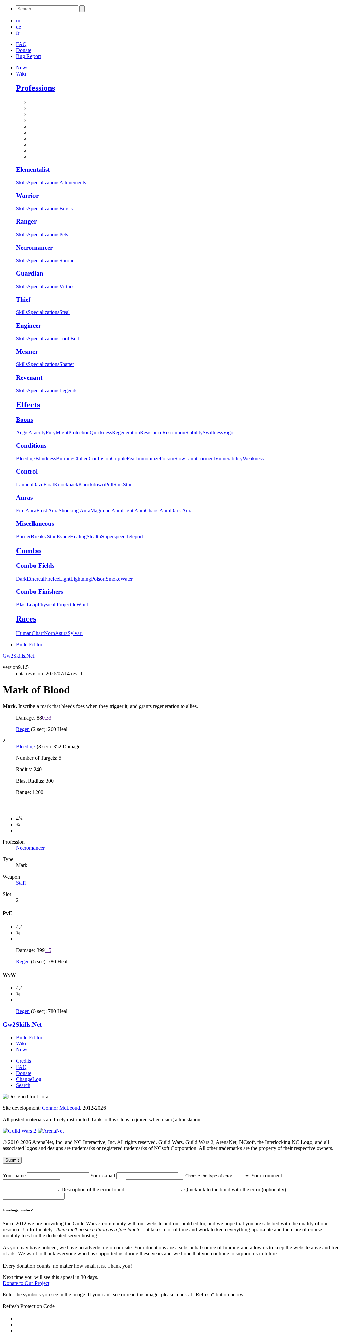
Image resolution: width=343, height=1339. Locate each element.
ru (18, 20)
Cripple (119, 458)
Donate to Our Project (26, 1283)
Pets (63, 234)
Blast (21, 604)
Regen (23, 729)
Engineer (28, 325)
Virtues (66, 286)
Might (62, 432)
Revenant (29, 377)
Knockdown (91, 484)
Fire (48, 579)
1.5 (48, 950)
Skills (22, 182)
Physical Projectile (57, 604)
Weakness (253, 458)
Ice (56, 579)
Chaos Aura (157, 510)
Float (48, 484)
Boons (24, 419)
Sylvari (75, 633)
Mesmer (27, 351)
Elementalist (33, 169)
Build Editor (29, 644)
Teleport (134, 536)
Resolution (173, 432)
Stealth (94, 536)
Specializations (43, 182)
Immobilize (148, 458)
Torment (206, 458)
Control (27, 471)
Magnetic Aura (106, 510)
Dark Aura (181, 510)
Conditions (31, 445)
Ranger (26, 221)
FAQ (21, 44)
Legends (68, 390)
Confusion (100, 458)
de (18, 27)
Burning (64, 458)
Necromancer (34, 247)
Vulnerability (229, 458)
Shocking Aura (74, 510)
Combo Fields (35, 565)
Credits (23, 1061)
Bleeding (25, 458)
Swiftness (213, 432)
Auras (24, 497)
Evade (63, 536)
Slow (179, 458)
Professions (35, 88)
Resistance (151, 432)
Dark (21, 579)
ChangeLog (28, 1079)
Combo (28, 550)
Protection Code (38, 1306)
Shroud (67, 260)
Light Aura (133, 510)
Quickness (101, 432)
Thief (23, 299)
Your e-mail (103, 1175)
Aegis (22, 432)
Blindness (45, 458)
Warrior (27, 195)
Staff (21, 883)
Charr (38, 633)
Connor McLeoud (61, 1108)
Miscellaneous (35, 523)
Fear (131, 458)
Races (26, 618)
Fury (51, 432)
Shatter (66, 364)
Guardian (29, 273)
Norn (49, 633)
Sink (118, 484)
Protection (79, 432)
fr (17, 33)
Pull (109, 484)
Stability (194, 432)
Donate (23, 50)
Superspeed (113, 536)
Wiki (21, 74)
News (22, 67)
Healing (78, 536)
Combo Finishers (39, 591)
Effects (28, 404)
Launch (24, 484)
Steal (64, 312)
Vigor (229, 432)
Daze (37, 484)
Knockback (66, 484)
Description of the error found (93, 1189)
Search (23, 1085)
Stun (128, 484)
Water (126, 579)
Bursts (66, 208)
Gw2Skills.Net (18, 656)
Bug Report (28, 56)
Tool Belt (69, 338)
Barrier (23, 536)
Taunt (191, 458)
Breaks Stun (44, 536)
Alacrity (37, 432)
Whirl (82, 604)
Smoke (113, 579)
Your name (15, 1175)
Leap (32, 604)
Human (24, 633)
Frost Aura (47, 510)
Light (64, 579)
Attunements (72, 182)
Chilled (81, 458)
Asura (61, 633)
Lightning (80, 579)
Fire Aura (26, 510)
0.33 (46, 718)
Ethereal (35, 579)
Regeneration (126, 432)
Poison (167, 458)
